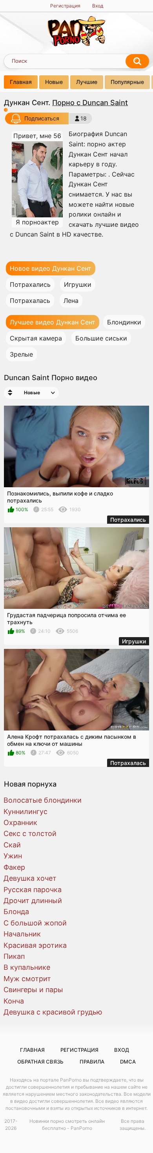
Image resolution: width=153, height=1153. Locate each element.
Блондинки (124, 322)
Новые (54, 81)
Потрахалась (30, 300)
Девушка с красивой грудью (53, 1012)
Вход (97, 6)
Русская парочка (33, 889)
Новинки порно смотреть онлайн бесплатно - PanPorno (67, 1124)
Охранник (20, 822)
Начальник (22, 934)
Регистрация (65, 6)
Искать (137, 61)
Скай (12, 845)
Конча (14, 1001)
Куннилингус (25, 811)
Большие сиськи (101, 338)
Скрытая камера (36, 338)
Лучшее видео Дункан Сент (52, 322)
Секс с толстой (30, 833)
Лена (71, 300)
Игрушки (77, 284)
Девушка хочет (30, 878)
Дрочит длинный (33, 900)
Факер (14, 867)
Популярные (127, 81)
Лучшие (86, 81)
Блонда (16, 911)
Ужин (13, 856)
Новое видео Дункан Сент (50, 268)
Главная (21, 81)
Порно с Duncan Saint (90, 102)
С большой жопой (35, 923)
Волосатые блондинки (43, 800)
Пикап (14, 956)
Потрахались (30, 284)
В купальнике (27, 967)
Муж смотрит (27, 978)
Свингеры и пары (33, 989)
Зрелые (21, 354)
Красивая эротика (35, 945)
